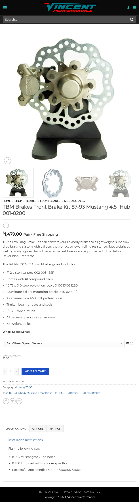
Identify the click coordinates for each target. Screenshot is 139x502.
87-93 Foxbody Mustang (23, 393)
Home (7, 201)
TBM (60, 393)
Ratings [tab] (55, 428)
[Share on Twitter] (13, 401)
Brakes (31, 201)
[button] (5, 7)
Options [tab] (38, 428)
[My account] (128, 8)
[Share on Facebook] (6, 401)
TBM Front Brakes (89, 393)
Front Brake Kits (47, 393)
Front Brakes (50, 201)
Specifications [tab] (16, 428)
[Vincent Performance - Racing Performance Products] (69, 7)
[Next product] (6, 225)
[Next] (129, 98)
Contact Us (92, 491)
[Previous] (10, 98)
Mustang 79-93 (74, 201)
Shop (18, 201)
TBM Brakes (71, 393)
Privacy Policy (71, 491)
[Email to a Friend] (19, 401)
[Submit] (132, 19)
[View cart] (134, 8)
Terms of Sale (48, 491)
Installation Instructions (25, 440)
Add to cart (35, 371)
